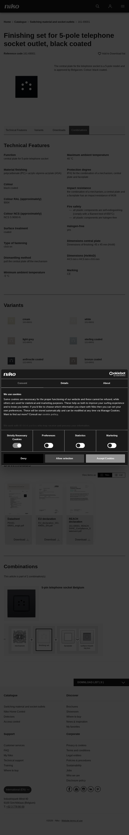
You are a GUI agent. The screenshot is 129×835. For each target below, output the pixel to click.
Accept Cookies (105, 458)
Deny (23, 458)
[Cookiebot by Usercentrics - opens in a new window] (111, 374)
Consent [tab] (22, 383)
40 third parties (28, 425)
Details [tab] (64, 383)
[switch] (48, 445)
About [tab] (106, 383)
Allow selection (64, 458)
